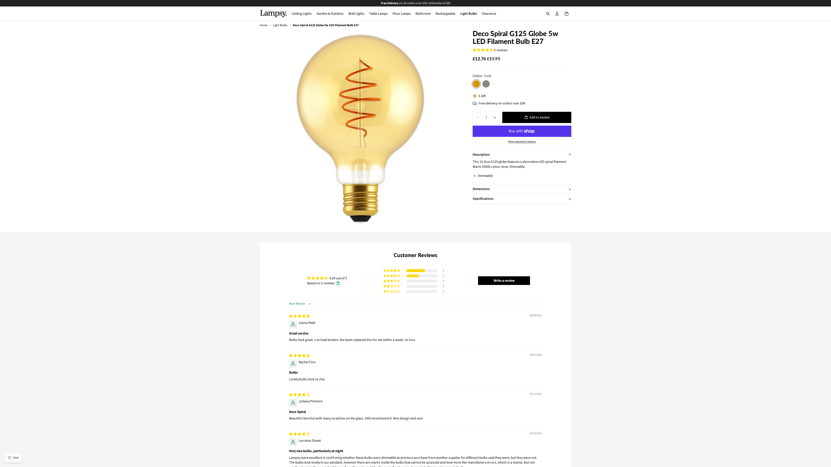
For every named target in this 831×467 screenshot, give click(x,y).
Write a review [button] (504, 280)
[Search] (548, 13)
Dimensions (481, 189)
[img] (299, 316)
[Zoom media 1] (361, 131)
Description (481, 154)
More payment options (522, 142)
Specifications (483, 198)
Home (263, 25)
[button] (483, 50)
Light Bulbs (280, 25)
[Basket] (566, 13)
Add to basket (539, 117)
